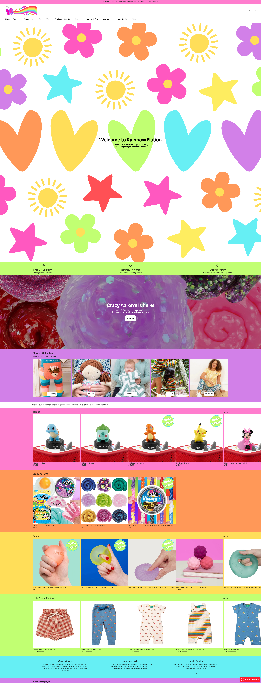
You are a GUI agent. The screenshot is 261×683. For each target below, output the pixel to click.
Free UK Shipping (43, 269)
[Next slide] (258, 312)
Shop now (130, 319)
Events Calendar (196, 674)
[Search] (241, 10)
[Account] (245, 10)
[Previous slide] (2, 312)
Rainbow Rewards (130, 269)
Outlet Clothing (218, 269)
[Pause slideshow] (125, 346)
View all (225, 412)
